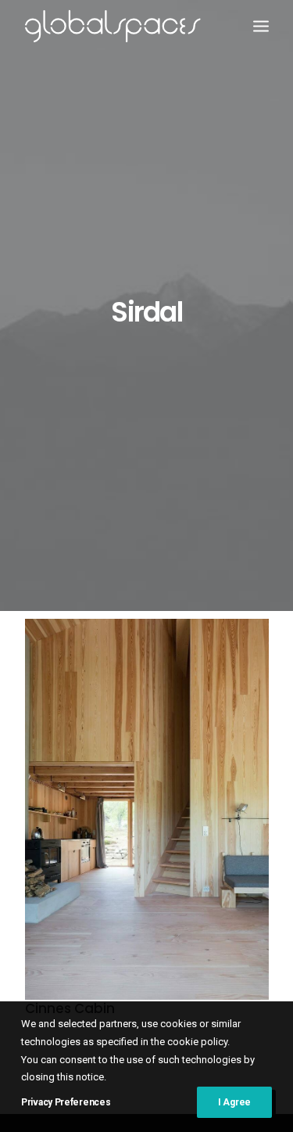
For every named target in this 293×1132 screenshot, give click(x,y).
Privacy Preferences (65, 1102)
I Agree (234, 1102)
